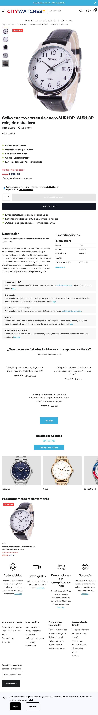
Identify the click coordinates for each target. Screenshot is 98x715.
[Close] (85, 696)
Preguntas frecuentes (12, 631)
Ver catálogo (3, 11)
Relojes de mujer (79, 633)
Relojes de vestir (56, 637)
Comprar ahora (49, 206)
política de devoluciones (71, 311)
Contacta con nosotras (12, 627)
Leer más (17, 337)
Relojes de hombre (80, 630)
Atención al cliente (12, 622)
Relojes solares (55, 644)
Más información (26, 189)
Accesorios (77, 641)
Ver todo (49, 421)
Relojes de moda (56, 641)
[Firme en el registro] (88, 11)
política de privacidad (34, 638)
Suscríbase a (11, 683)
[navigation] (5, 31)
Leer (59, 267)
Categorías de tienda (79, 623)
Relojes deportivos (57, 648)
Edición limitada (79, 644)
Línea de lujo (77, 648)
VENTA (75, 655)
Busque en (80, 11)
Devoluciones (8, 638)
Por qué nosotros (33, 631)
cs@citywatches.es (64, 285)
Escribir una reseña (49, 447)
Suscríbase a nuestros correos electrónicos (12, 667)
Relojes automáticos (58, 630)
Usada (75, 652)
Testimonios (30, 634)
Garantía (6, 642)
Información (32, 622)
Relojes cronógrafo (57, 633)
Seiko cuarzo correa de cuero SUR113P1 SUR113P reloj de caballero (18, 548)
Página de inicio (8, 25)
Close (95, 3)
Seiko (12, 127)
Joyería (75, 637)
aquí (13, 288)
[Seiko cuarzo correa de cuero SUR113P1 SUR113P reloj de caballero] (21, 521)
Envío (4, 634)
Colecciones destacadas (55, 623)
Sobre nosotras (32, 627)
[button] (91, 70)
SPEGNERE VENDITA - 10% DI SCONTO (49, 3)
